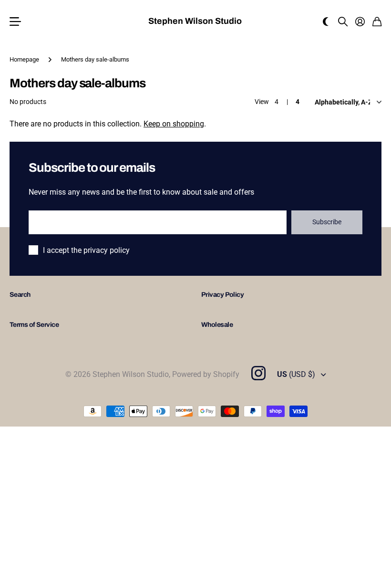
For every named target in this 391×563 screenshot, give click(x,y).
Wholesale (217, 324)
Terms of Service (34, 324)
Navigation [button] (15, 21)
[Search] (343, 21)
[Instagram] (258, 373)
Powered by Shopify (205, 374)
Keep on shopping (174, 123)
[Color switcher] (325, 21)
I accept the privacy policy (86, 250)
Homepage (24, 59)
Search (20, 294)
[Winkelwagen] (376, 21)
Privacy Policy (222, 294)
